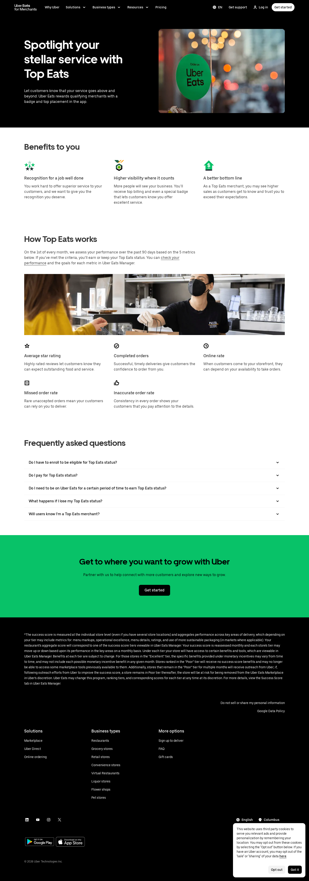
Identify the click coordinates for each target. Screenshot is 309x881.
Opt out (277, 870)
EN (220, 7)
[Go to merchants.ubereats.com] (25, 7)
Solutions (73, 7)
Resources (135, 7)
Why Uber (52, 7)
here (282, 856)
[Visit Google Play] (39, 842)
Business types (104, 7)
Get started (283, 7)
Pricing (160, 7)
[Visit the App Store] (70, 842)
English (247, 820)
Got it (295, 870)
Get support (238, 7)
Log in (263, 7)
